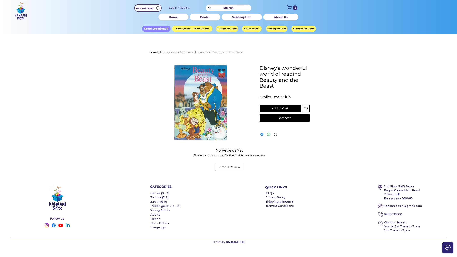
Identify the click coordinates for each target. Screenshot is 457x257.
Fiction (155, 219)
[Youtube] (60, 225)
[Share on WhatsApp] (269, 134)
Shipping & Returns (279, 201)
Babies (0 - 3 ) (160, 193)
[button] (292, 7)
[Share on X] (275, 134)
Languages (158, 227)
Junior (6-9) (158, 201)
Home (153, 52)
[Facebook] (53, 225)
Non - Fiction (159, 223)
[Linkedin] (67, 225)
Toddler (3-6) (159, 197)
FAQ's (270, 193)
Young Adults (160, 210)
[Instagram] (46, 225)
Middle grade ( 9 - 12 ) (165, 206)
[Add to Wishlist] (306, 108)
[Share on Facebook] (262, 134)
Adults (155, 214)
